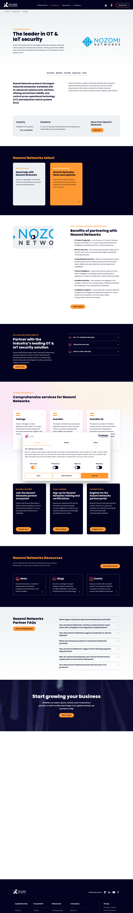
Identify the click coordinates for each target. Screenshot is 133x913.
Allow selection (66, 475)
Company (74, 904)
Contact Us (122, 5)
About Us (73, 910)
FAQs (84, 73)
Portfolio (67, 73)
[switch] (55, 467)
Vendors (25, 12)
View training (60, 529)
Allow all (94, 475)
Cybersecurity (21, 904)
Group (106, 904)
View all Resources (110, 566)
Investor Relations (110, 910)
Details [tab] (66, 442)
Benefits (59, 73)
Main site (96, 130)
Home (8, 12)
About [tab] (96, 442)
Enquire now (23, 529)
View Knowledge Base (24, 629)
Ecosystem (16, 12)
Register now (97, 529)
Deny (38, 475)
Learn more (20, 367)
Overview (50, 73)
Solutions (18, 910)
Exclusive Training (109, 907)
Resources (76, 73)
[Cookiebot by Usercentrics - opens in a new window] (99, 436)
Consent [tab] (37, 442)
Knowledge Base (57, 910)
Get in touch (78, 307)
